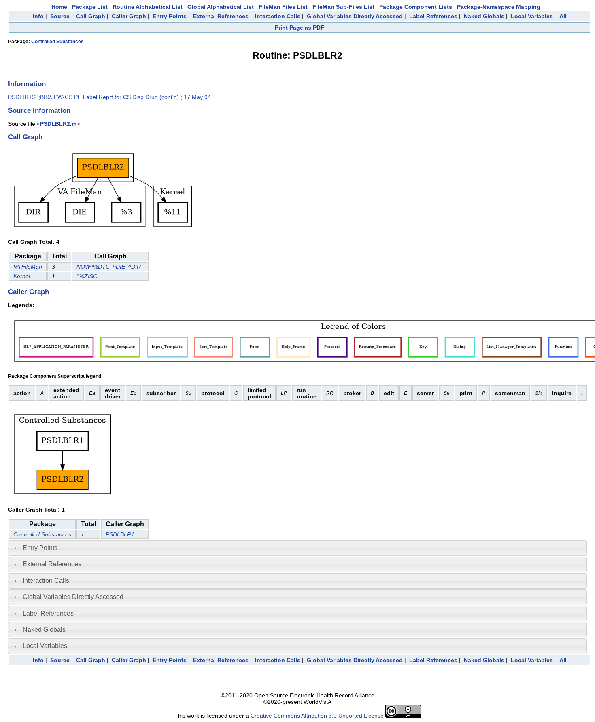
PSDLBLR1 (120, 534)
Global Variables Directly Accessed (355, 16)
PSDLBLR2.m (58, 124)
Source (60, 16)
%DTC (101, 266)
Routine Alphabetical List (148, 7)
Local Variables (532, 16)
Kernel (21, 276)
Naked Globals (484, 16)
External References (221, 16)
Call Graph (90, 16)
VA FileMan (27, 266)
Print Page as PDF (299, 27)
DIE (120, 266)
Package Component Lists (415, 7)
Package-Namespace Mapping (498, 7)
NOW (83, 266)
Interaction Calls (277, 16)
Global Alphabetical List (220, 7)
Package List (90, 7)
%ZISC (88, 276)
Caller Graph (129, 16)
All (563, 16)
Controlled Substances (57, 41)
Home (59, 7)
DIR (136, 266)
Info (38, 16)
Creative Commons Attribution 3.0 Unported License (317, 715)
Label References (433, 16)
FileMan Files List (283, 7)
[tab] (297, 548)
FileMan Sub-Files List (343, 7)
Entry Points (170, 16)
